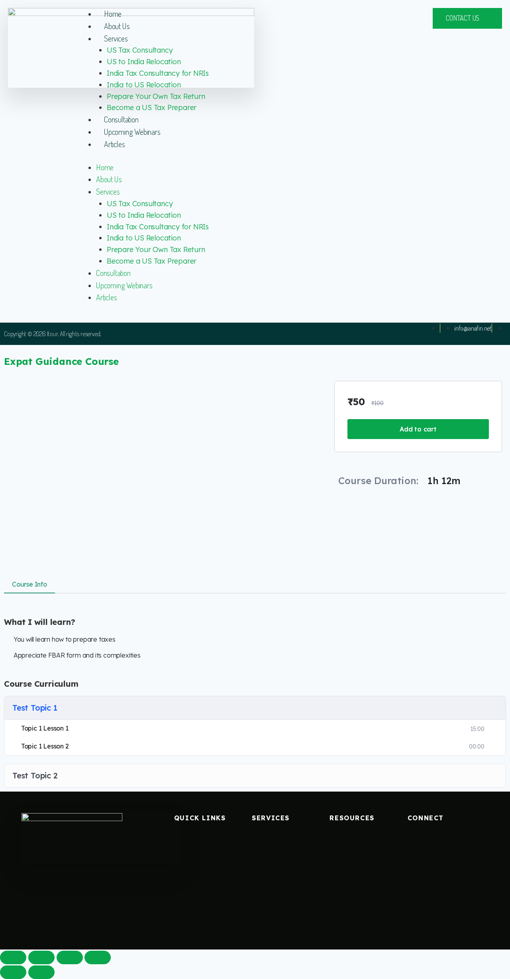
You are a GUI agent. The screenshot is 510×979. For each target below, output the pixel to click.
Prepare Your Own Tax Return (156, 96)
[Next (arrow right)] (41, 972)
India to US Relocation (144, 84)
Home (113, 13)
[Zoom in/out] (97, 957)
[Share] (41, 957)
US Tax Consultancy (140, 50)
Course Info (29, 584)
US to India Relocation (144, 61)
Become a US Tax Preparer (151, 107)
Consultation (121, 119)
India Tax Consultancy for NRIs (158, 73)
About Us (116, 26)
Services (116, 38)
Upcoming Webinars (132, 131)
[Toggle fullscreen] (70, 957)
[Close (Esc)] (13, 957)
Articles (114, 144)
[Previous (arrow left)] (13, 972)
